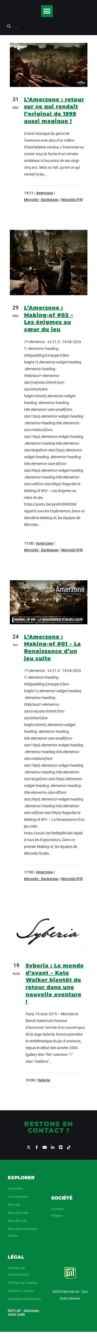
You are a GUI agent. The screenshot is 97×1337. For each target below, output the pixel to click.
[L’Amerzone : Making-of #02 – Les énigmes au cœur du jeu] (48, 262)
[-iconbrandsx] (29, 1147)
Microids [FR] (72, 200)
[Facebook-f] (37, 1147)
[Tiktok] (69, 1147)
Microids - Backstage (41, 200)
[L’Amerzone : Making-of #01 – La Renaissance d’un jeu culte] (48, 602)
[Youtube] (45, 1147)
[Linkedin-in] (53, 1147)
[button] (47, 11)
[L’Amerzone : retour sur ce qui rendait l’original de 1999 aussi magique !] (48, 65)
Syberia (44, 1080)
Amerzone (44, 193)
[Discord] (61, 1147)
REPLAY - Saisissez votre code (23, 1312)
